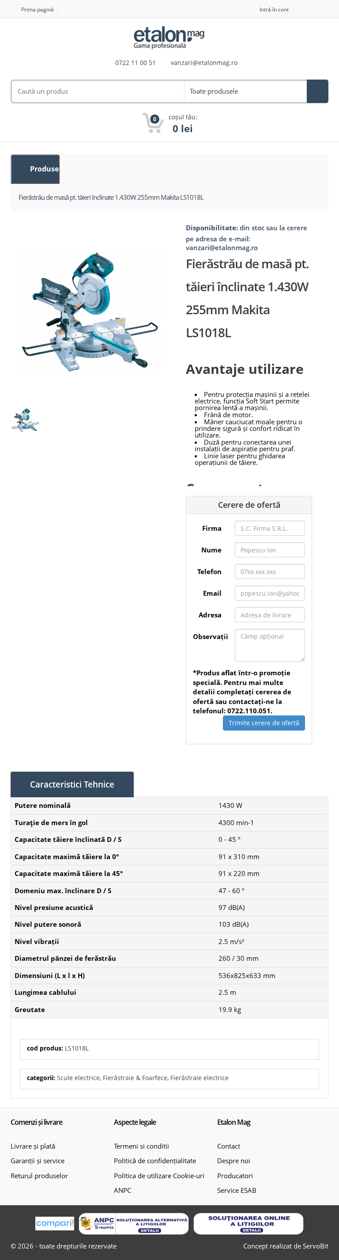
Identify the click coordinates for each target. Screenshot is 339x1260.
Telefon (209, 571)
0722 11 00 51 (135, 63)
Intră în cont (274, 9)
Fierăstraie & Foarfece (135, 1077)
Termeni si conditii (141, 1146)
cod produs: (45, 1048)
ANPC (122, 1190)
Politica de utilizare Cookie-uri (159, 1175)
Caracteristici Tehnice (72, 784)
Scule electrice (78, 1077)
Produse (43, 169)
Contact (228, 1146)
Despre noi (233, 1160)
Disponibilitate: (212, 227)
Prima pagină (37, 9)
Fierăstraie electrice (199, 1077)
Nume (211, 549)
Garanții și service (37, 1160)
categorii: (41, 1077)
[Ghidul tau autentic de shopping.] (54, 1223)
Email (212, 593)
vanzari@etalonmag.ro (204, 63)
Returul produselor (39, 1175)
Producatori (235, 1175)
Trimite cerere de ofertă (264, 723)
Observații (210, 636)
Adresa (210, 614)
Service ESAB (236, 1190)
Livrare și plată (33, 1146)
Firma (212, 528)
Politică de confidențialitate (155, 1160)
